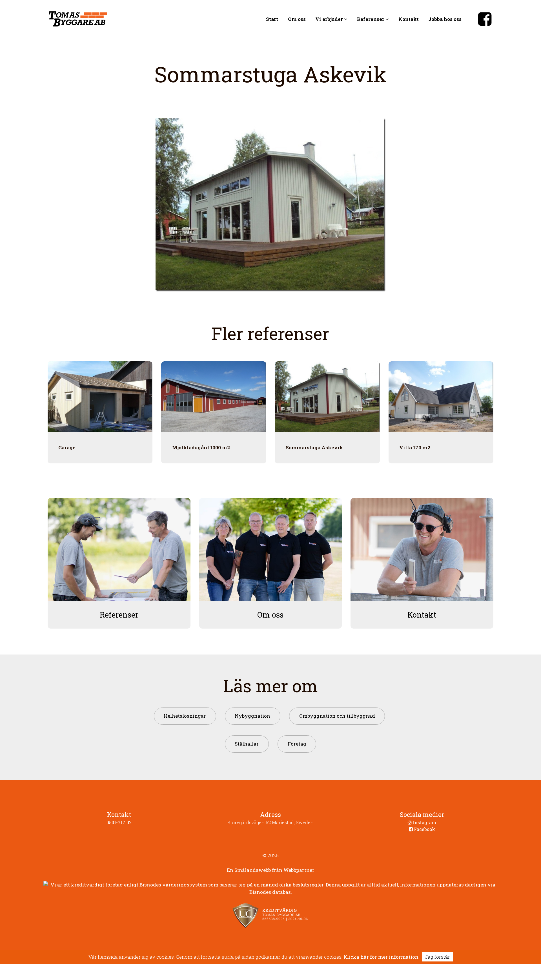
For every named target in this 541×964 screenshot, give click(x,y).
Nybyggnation (252, 716)
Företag (297, 743)
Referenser (371, 19)
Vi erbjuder (329, 19)
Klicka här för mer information (380, 957)
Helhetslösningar (185, 716)
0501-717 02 (119, 822)
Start (272, 19)
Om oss (297, 19)
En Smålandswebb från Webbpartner (270, 870)
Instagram (424, 822)
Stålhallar (247, 743)
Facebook (424, 829)
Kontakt (408, 19)
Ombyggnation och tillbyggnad (337, 716)
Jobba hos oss (445, 19)
